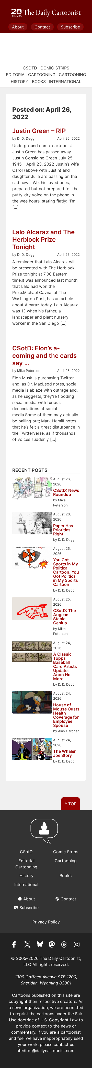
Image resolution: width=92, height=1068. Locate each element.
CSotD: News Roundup (66, 492)
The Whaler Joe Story (64, 753)
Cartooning (72, 74)
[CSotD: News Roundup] (32, 489)
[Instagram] (77, 945)
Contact (42, 26)
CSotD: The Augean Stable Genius (64, 616)
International (65, 81)
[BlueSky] (40, 945)
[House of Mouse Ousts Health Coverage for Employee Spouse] (32, 703)
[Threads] (64, 945)
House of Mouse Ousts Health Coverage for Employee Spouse (66, 715)
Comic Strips (54, 67)
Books (39, 81)
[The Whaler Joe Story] (32, 749)
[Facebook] (15, 945)
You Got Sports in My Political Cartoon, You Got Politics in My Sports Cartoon (66, 572)
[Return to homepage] (46, 833)
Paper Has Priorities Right (63, 530)
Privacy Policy (46, 921)
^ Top (70, 803)
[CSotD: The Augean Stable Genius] (32, 609)
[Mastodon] (52, 945)
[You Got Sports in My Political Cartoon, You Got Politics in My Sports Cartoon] (32, 558)
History (19, 81)
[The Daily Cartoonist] (46, 13)
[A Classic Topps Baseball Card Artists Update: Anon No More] (32, 652)
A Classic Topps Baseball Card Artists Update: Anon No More (65, 666)
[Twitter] (28, 945)
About (18, 26)
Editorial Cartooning (30, 74)
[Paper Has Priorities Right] (32, 524)
